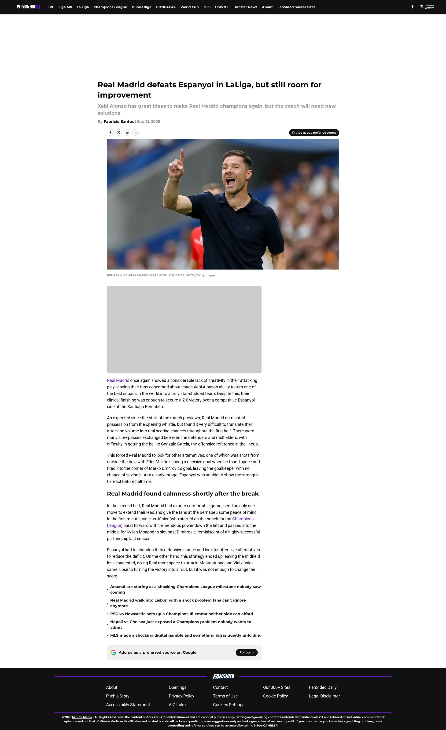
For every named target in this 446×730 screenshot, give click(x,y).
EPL (51, 7)
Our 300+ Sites (276, 687)
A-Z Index (178, 704)
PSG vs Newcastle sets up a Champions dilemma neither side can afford (181, 614)
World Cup (190, 7)
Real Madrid (118, 380)
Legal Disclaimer (324, 696)
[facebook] (413, 6)
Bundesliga (141, 7)
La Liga (83, 7)
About (267, 7)
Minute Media (82, 717)
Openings (177, 687)
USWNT (221, 7)
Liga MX (65, 7)
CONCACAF (166, 7)
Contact (220, 687)
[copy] (135, 132)
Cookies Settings (228, 704)
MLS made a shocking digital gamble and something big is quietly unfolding (186, 635)
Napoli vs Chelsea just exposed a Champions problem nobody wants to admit (180, 625)
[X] (422, 6)
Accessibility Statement (128, 704)
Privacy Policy (181, 696)
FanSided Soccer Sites (296, 7)
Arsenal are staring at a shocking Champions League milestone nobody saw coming (185, 589)
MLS (206, 7)
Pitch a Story (117, 696)
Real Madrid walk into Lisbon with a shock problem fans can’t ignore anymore (178, 603)
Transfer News (245, 7)
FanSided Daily (323, 687)
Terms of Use (225, 696)
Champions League (110, 7)
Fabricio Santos (119, 121)
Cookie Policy (275, 696)
